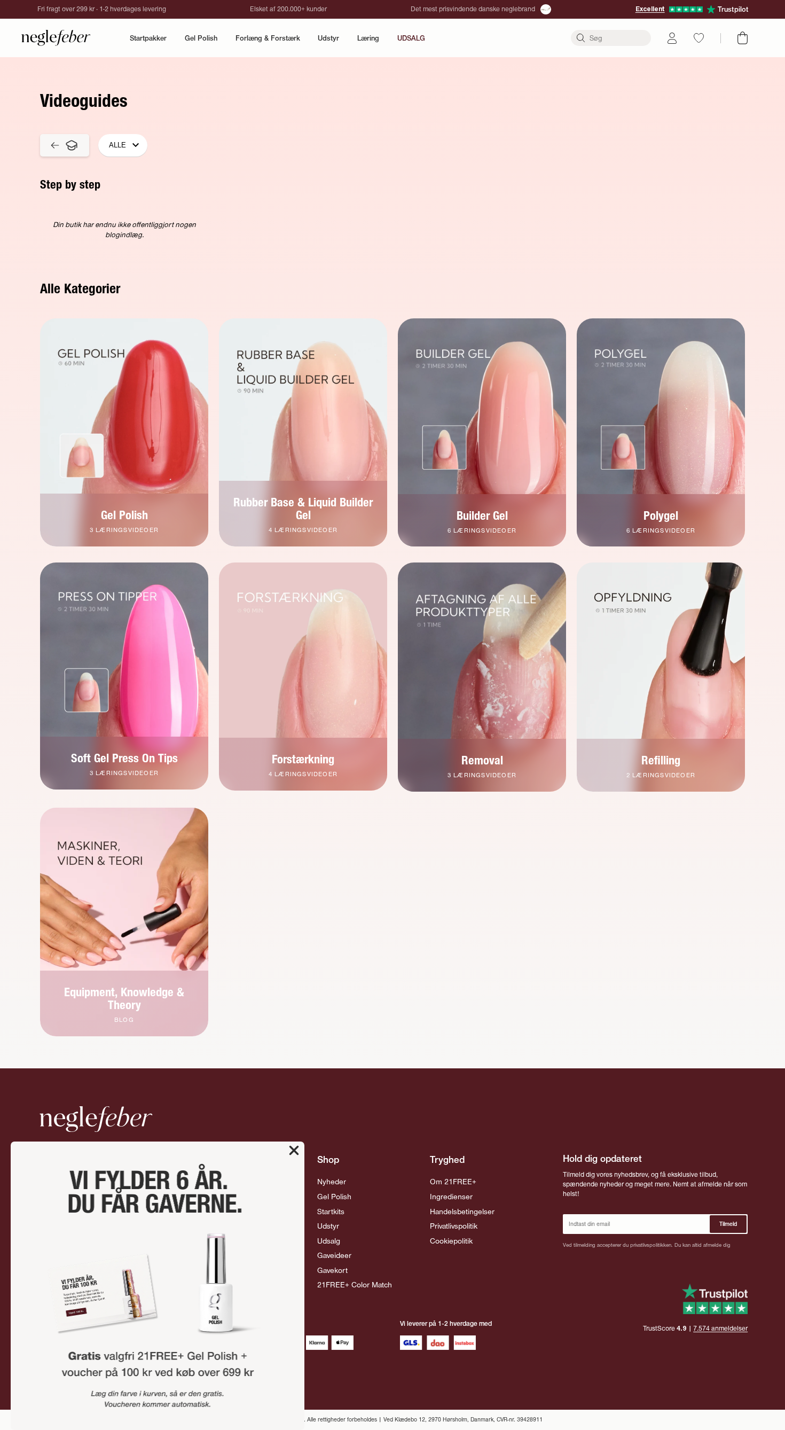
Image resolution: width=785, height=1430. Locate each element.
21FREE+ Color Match (354, 1285)
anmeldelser (720, 1328)
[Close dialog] (294, 1150)
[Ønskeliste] (699, 38)
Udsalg (328, 1241)
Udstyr (328, 38)
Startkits (330, 1211)
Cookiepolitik (451, 1241)
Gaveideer (334, 1255)
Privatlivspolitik (453, 1226)
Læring (368, 38)
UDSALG (411, 38)
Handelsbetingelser (462, 1211)
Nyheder (331, 1181)
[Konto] (672, 38)
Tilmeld (728, 1224)
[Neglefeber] (56, 38)
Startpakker (148, 38)
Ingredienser (451, 1196)
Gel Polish (201, 38)
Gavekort (332, 1270)
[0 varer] (742, 38)
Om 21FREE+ (453, 1181)
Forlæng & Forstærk (268, 38)
